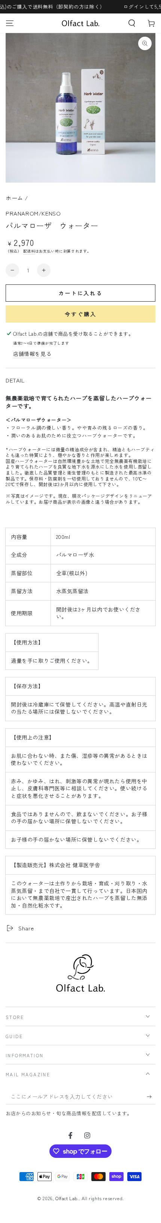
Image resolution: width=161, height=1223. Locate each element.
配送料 (29, 251)
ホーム (14, 198)
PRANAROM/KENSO (33, 213)
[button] (132, 23)
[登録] (151, 1097)
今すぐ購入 (81, 314)
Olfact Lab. (67, 1198)
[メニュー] (9, 23)
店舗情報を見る (32, 353)
